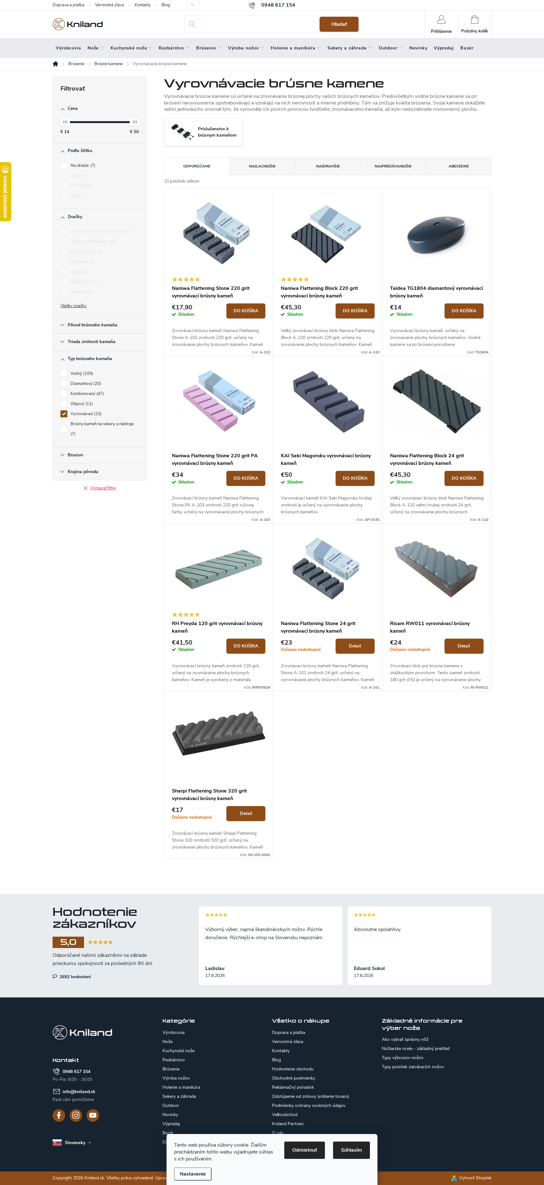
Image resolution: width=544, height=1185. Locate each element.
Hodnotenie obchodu (293, 1069)
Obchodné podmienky (293, 1078)
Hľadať (339, 24)
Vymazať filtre (103, 488)
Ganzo (79, 272)
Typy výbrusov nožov (402, 1057)
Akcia (78, 175)
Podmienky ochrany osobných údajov (308, 1106)
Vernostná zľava (109, 5)
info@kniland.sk (79, 1092)
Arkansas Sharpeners (92, 242)
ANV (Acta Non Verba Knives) (100, 231)
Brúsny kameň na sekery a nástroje (102, 429)
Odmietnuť (304, 1150)
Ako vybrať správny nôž (405, 1039)
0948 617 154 (76, 1072)
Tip (76, 196)
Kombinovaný (87, 394)
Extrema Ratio (86, 252)
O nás (278, 1133)
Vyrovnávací (85, 414)
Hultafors (81, 292)
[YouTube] (93, 1115)
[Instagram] (76, 1115)
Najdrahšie (328, 166)
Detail (355, 646)
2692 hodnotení (74, 976)
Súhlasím (351, 1150)
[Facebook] (59, 1115)
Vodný (81, 373)
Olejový (81, 404)
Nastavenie (193, 1174)
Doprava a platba (68, 5)
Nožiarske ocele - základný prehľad (416, 1048)
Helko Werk (84, 282)
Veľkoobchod (285, 1115)
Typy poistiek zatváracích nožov (413, 1066)
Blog (166, 5)
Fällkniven (82, 262)
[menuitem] (68, 48)
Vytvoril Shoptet (475, 1178)
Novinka (80, 186)
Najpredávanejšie (393, 166)
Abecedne (459, 166)
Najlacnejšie (262, 166)
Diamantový (85, 384)
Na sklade (82, 165)
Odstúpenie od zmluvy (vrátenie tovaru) (310, 1096)
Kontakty (143, 5)
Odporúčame (196, 166)
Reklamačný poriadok (293, 1087)
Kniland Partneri (287, 1124)
